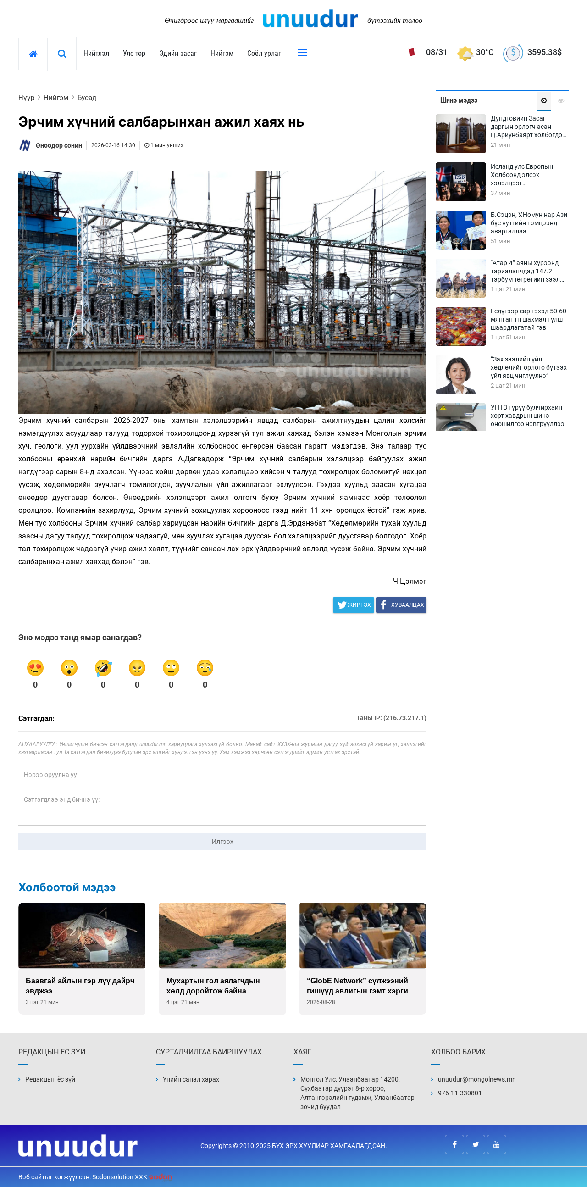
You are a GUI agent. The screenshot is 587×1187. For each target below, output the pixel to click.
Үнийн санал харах (191, 1079)
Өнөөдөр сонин (59, 145)
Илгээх (222, 841)
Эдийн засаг (178, 53)
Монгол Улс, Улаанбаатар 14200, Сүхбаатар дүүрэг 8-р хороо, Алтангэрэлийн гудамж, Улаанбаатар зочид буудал (357, 1093)
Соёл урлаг (264, 53)
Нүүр (26, 98)
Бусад (87, 98)
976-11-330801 (460, 1093)
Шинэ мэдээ (458, 100)
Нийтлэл (96, 53)
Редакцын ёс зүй (50, 1079)
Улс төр (134, 53)
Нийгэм (221, 53)
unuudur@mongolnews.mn (477, 1079)
